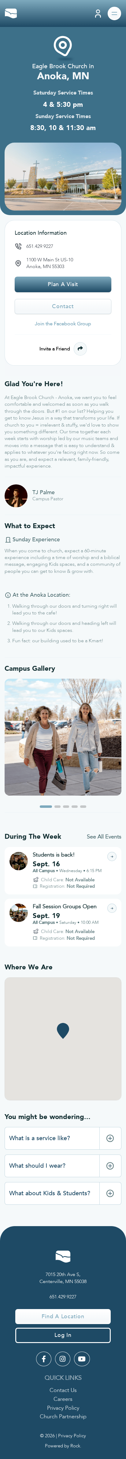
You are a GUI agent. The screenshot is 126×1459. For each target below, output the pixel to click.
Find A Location (63, 1316)
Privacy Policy (63, 1408)
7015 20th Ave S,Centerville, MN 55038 (63, 1278)
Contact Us (63, 1390)
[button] (46, 806)
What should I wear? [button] (37, 1166)
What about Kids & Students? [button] (49, 1193)
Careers (63, 1399)
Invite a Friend (54, 348)
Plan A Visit (63, 284)
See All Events (104, 837)
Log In (63, 1335)
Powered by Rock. (63, 1446)
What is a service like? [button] (39, 1138)
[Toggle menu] (114, 13)
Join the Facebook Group (63, 323)
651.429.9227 (39, 246)
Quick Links (63, 1378)
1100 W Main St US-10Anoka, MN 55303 (49, 263)
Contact (63, 306)
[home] (11, 13)
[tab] (63, 1138)
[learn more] (112, 856)
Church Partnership (63, 1416)
